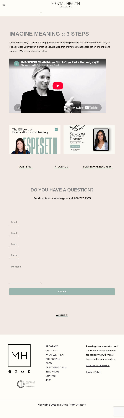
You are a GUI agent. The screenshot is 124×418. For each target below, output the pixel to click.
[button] (4, 5)
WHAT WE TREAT (55, 354)
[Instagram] (16, 371)
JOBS (48, 380)
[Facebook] (9, 371)
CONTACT (51, 375)
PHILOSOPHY (53, 359)
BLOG (49, 363)
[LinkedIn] (29, 371)
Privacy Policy (93, 372)
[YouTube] (22, 371)
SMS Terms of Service (97, 365)
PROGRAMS (52, 346)
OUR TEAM (51, 350)
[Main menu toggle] (41, 13)
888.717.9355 (82, 198)
